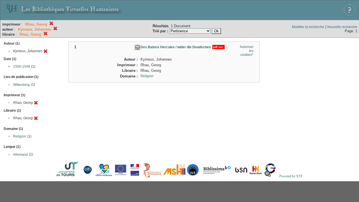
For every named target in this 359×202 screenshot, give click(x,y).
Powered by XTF (291, 176)
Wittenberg (21, 85)
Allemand (20, 155)
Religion (19, 136)
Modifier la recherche (308, 27)
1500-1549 (21, 66)
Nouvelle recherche (342, 27)
